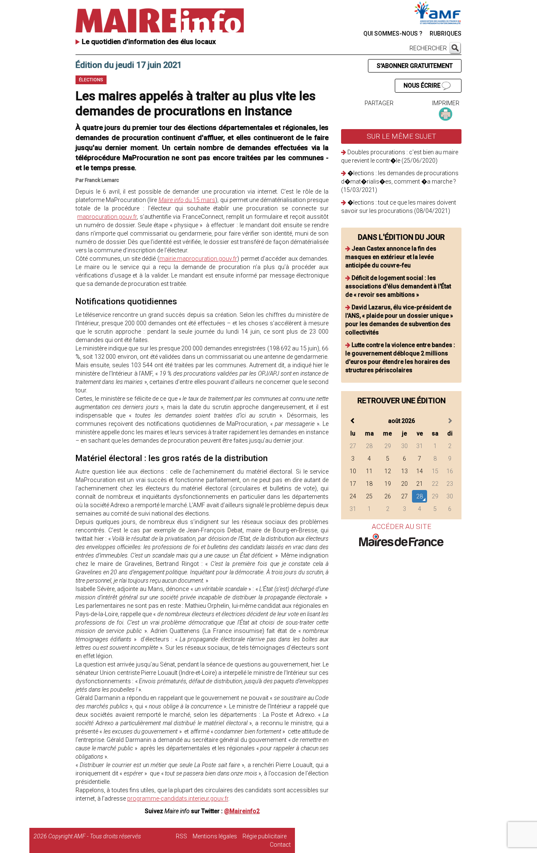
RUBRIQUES (445, 33)
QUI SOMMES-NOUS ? (392, 33)
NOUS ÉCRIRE (423, 85)
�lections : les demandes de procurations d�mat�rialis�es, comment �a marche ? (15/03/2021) (400, 181)
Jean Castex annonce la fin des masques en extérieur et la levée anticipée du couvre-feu (390, 257)
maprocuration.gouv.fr (107, 216)
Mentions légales (215, 836)
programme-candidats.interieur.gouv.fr (177, 798)
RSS (181, 836)
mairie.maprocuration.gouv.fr (198, 258)
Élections (91, 80)
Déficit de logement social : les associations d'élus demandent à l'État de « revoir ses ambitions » (398, 286)
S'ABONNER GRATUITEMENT (415, 65)
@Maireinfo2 (242, 811)
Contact (280, 844)
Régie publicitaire (264, 836)
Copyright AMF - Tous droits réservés (94, 836)
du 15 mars (187, 200)
